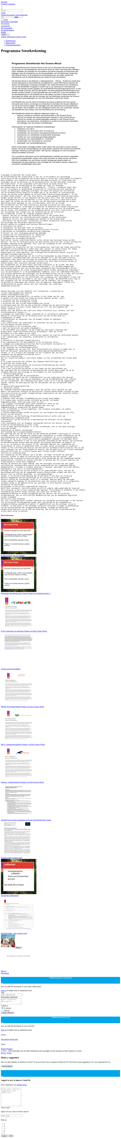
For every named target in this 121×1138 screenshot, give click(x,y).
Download (5, 973)
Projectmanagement (13, 45)
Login (3, 13)
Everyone (7, 1008)
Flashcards (5, 22)
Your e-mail (5, 1108)
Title (2, 993)
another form (22, 1085)
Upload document (8, 15)
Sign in (4, 990)
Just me (6, 1010)
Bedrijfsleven (11, 41)
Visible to (4, 1006)
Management (10, 43)
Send (11, 1136)
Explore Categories (8, 4)
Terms (9, 1053)
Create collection (7, 1013)
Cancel (4, 1136)
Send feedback (7, 1066)
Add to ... (5, 34)
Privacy (4, 1053)
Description (9, 997)
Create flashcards (21, 15)
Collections (13, 22)
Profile (3, 32)
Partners (9, 1049)
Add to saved (21, 37)
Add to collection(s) (8, 37)
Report (3, 1049)
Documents (5, 1039)
